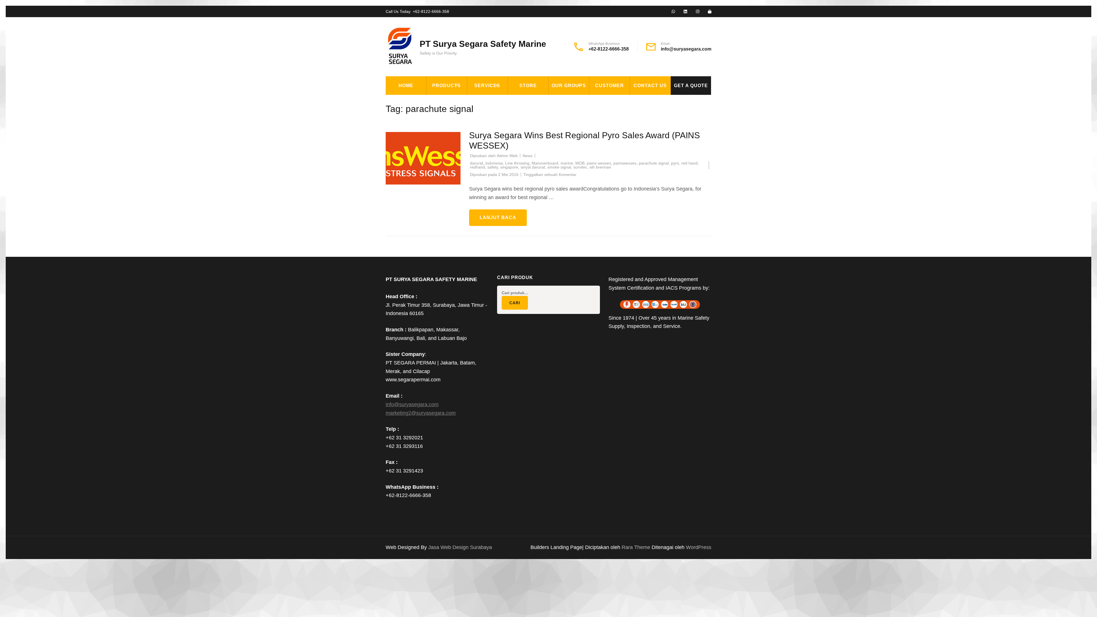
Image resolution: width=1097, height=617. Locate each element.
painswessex (624, 163)
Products (446, 85)
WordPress (698, 547)
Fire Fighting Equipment (461, 114)
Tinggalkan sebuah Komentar (549, 174)
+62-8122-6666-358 (431, 11)
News (528, 155)
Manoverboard (545, 163)
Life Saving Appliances (459, 140)
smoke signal (559, 167)
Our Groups (569, 85)
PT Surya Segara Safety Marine (483, 44)
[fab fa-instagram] (697, 11)
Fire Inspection (490, 127)
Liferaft (441, 167)
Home (406, 85)
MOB (579, 163)
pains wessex (599, 163)
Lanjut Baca (498, 217)
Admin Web (507, 155)
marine (566, 163)
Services (487, 85)
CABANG (561, 101)
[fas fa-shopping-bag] (709, 11)
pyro (675, 163)
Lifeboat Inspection (496, 114)
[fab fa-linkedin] (685, 11)
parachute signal (654, 163)
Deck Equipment (450, 101)
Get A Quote (691, 85)
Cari (514, 303)
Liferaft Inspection (496, 101)
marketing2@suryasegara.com (421, 413)
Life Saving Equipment (458, 127)
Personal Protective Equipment (457, 197)
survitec (580, 167)
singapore (509, 167)
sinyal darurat (533, 167)
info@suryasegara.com (686, 49)
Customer (609, 85)
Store (528, 85)
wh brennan (600, 167)
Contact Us (650, 85)
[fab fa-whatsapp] (673, 11)
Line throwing (517, 163)
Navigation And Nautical (461, 180)
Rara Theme (637, 547)
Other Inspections (494, 140)
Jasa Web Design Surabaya (460, 547)
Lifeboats (443, 153)
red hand (689, 163)
